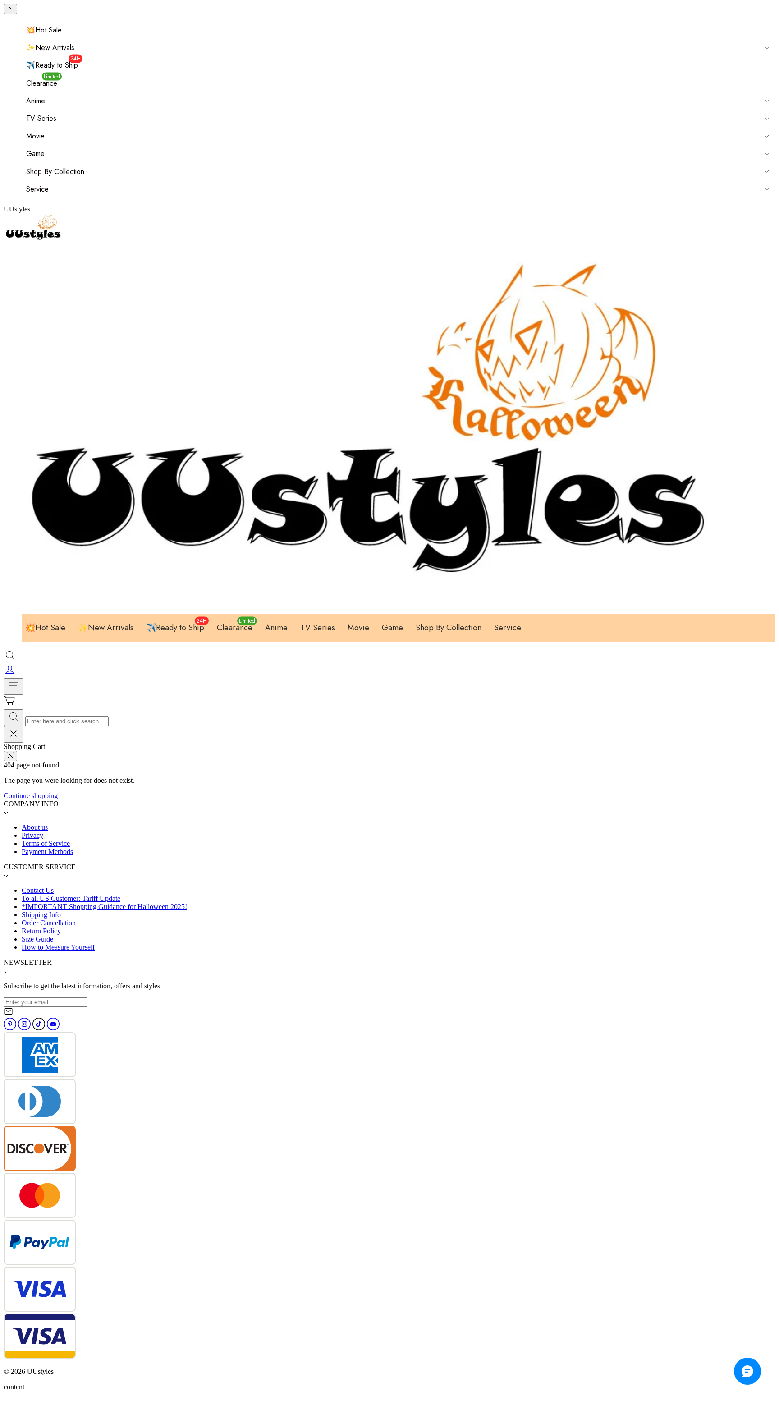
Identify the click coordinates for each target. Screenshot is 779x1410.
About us (35, 827)
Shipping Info (41, 915)
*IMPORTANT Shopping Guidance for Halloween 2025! (104, 906)
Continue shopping (31, 795)
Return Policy (41, 931)
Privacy (32, 835)
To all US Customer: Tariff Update (71, 898)
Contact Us (38, 890)
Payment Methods (47, 851)
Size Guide (37, 939)
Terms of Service (46, 843)
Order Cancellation (49, 923)
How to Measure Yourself (58, 947)
